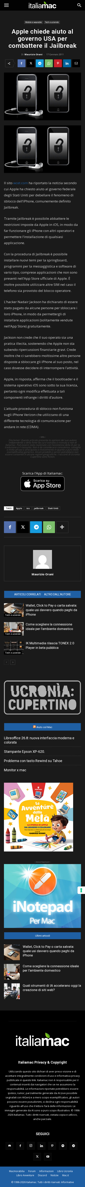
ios (28, 508)
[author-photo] (42, 568)
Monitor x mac (15, 770)
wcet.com (20, 183)
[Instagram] (31, 1146)
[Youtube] (48, 1157)
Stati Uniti (53, 508)
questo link (29, 1080)
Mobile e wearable (33, 22)
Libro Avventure (25, 1175)
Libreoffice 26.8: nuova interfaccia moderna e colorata (39, 740)
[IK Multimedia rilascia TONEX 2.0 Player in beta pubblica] (14, 648)
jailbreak (38, 508)
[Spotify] (63, 1146)
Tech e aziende (52, 22)
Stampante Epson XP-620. (24, 751)
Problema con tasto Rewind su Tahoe (33, 761)
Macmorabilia (17, 1171)
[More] (62, 527)
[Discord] (9, 1146)
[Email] (76, 63)
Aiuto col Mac (44, 727)
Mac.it (65, 1175)
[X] (31, 63)
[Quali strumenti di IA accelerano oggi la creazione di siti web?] (12, 991)
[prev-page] (6, 662)
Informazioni (46, 1171)
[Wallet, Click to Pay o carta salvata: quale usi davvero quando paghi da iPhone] (14, 610)
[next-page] (12, 662)
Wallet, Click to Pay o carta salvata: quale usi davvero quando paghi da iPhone (51, 609)
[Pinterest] (58, 63)
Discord (42, 1175)
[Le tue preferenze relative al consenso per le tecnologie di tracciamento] (81, 890)
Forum (32, 1171)
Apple (19, 508)
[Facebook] (22, 63)
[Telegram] (40, 63)
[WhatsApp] (49, 63)
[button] (6, 5)
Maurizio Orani (33, 54)
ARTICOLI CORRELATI (27, 594)
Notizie (55, 1175)
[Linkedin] (67, 63)
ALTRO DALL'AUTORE (57, 594)
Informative (67, 1182)
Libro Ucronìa (65, 1171)
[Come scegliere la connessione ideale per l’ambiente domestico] (14, 629)
